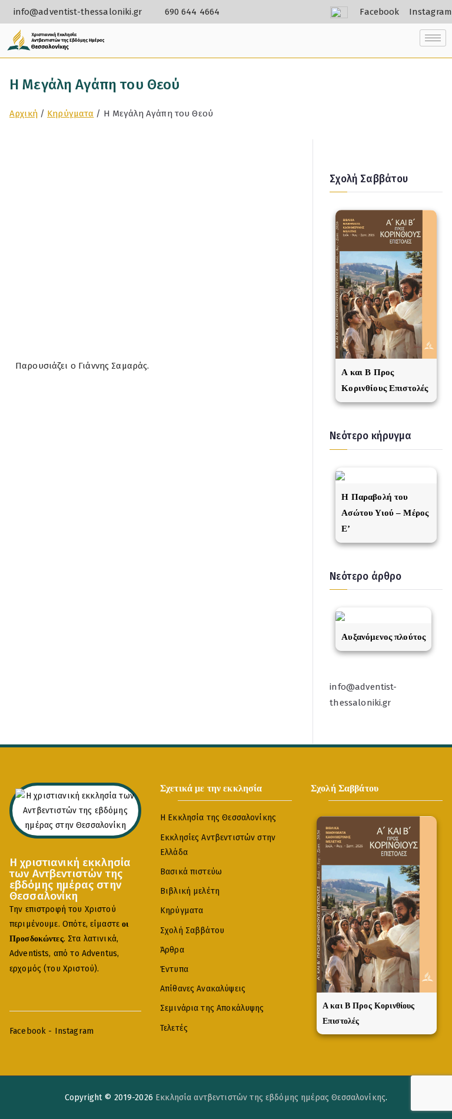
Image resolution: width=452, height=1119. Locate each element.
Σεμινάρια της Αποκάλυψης (212, 1008)
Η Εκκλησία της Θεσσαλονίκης (218, 818)
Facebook (27, 1031)
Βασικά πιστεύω (191, 872)
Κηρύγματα (181, 911)
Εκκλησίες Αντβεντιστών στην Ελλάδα (217, 845)
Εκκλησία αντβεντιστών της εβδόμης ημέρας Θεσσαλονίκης (270, 1098)
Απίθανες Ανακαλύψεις (202, 989)
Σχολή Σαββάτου (192, 931)
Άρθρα (172, 950)
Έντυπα (174, 969)
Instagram (74, 1031)
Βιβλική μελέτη (190, 891)
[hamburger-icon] (433, 37)
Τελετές (174, 1028)
